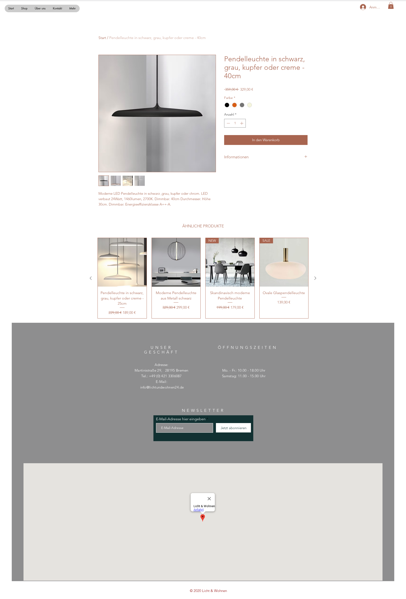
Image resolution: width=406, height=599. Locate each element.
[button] (391, 5)
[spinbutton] (235, 123)
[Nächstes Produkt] (315, 278)
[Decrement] (228, 123)
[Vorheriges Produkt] (91, 278)
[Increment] (242, 123)
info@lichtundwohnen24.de (162, 387)
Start (102, 37)
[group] (203, 278)
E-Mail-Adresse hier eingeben (181, 419)
